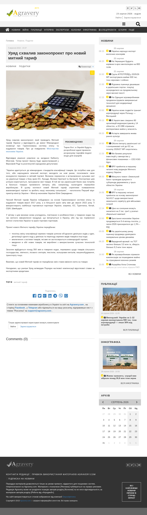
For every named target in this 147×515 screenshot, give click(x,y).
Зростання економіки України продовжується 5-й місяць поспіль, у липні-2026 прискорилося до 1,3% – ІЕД (123, 222)
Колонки (76, 30)
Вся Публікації (131, 330)
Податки (24, 66)
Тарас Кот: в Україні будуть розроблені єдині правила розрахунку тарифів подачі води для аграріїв (78, 151)
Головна (10, 40)
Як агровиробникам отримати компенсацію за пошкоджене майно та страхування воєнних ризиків (123, 257)
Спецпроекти (108, 30)
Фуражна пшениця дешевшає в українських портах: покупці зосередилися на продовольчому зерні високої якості (123, 88)
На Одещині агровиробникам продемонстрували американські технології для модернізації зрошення (122, 101)
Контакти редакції (18, 474)
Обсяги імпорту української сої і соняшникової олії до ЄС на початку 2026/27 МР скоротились (123, 146)
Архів (105, 395)
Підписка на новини (21, 479)
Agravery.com (25, 501)
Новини (16, 30)
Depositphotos (69, 497)
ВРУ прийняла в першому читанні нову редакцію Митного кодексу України (121, 169)
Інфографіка (89, 30)
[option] (50, 100)
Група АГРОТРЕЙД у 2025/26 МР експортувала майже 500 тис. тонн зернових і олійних (122, 77)
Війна (26, 30)
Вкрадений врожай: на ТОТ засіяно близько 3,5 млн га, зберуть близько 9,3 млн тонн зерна (122, 244)
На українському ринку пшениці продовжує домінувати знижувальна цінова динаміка (121, 234)
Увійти (118, 17)
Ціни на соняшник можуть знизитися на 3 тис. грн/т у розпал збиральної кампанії (122, 211)
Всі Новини (134, 274)
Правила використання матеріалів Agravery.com (64, 474)
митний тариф (20, 282)
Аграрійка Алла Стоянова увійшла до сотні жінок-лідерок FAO (123, 266)
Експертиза (62, 30)
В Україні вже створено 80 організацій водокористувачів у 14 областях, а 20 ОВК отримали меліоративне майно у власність (122, 124)
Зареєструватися (132, 17)
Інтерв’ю (49, 30)
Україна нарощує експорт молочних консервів (121, 52)
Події (131, 30)
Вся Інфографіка (130, 383)
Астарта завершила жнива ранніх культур (121, 134)
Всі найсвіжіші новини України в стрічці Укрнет (131, 492)
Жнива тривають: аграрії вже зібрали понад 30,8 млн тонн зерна (118, 377)
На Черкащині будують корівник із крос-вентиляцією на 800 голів (123, 64)
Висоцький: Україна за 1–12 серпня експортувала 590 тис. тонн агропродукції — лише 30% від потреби (119, 321)
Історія (122, 30)
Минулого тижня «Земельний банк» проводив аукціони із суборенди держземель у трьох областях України (122, 180)
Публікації (36, 30)
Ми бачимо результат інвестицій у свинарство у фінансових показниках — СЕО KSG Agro (123, 157)
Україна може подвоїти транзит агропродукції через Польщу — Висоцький (123, 113)
